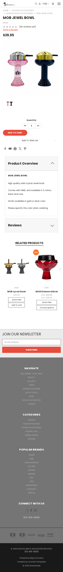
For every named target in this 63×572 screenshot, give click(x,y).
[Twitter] (20, 148)
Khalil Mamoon (31, 462)
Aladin (31, 455)
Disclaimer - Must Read (31, 373)
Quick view (16, 299)
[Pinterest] (25, 148)
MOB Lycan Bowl (16, 291)
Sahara (31, 470)
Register (37, 400)
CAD (44, 3)
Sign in (25, 400)
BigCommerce (36, 558)
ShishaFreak (31, 485)
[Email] (10, 148)
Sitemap (31, 404)
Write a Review (10, 29)
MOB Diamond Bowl (47, 291)
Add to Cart (16, 305)
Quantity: (32, 120)
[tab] (31, 163)
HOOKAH (31, 420)
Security (31, 381)
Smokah (31, 474)
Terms (31, 385)
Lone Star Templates (37, 561)
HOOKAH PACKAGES (31, 424)
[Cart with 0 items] (52, 3)
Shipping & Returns (31, 389)
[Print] (15, 148)
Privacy (31, 377)
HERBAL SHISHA (31, 435)
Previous (3, 269)
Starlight (31, 489)
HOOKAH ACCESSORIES (31, 427)
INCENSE (31, 439)
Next (60, 269)
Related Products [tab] (29, 243)
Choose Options (47, 307)
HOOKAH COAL (31, 431)
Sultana (31, 466)
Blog (31, 396)
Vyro (31, 481)
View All (31, 493)
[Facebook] (5, 148)
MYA (31, 477)
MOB (32, 458)
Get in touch (31, 392)
